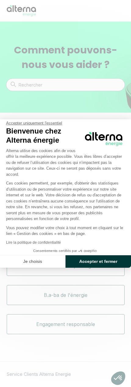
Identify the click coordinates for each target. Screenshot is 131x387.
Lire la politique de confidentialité (33, 242)
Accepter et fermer (98, 261)
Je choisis (32, 261)
